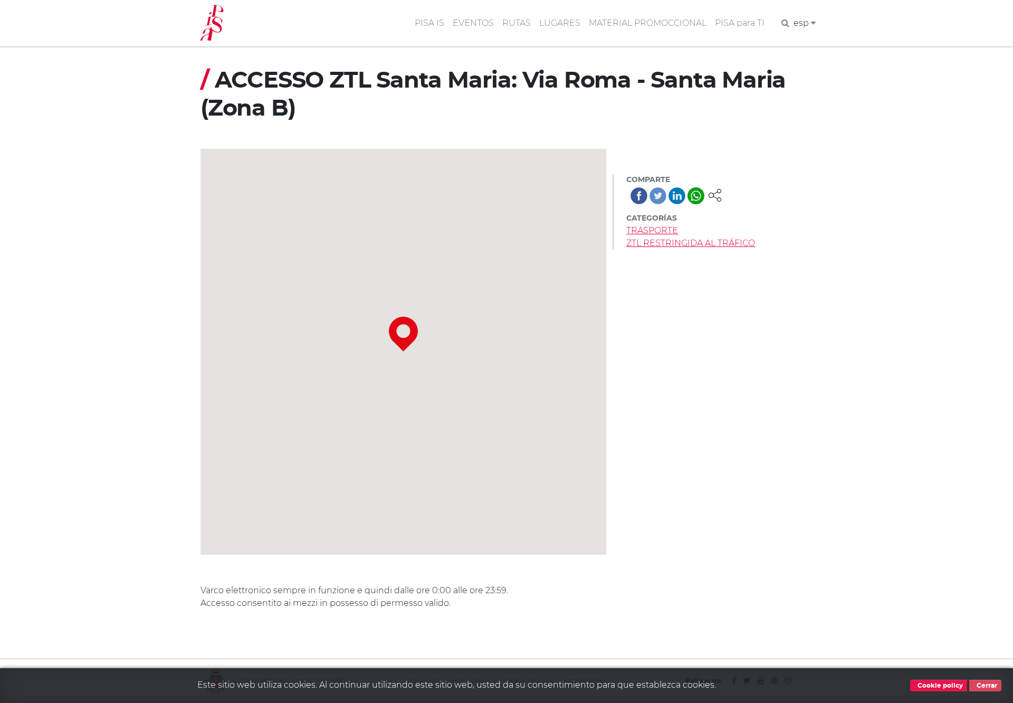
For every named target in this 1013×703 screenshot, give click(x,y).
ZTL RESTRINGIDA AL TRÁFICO (690, 243)
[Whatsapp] (695, 195)
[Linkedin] (676, 195)
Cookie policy (939, 685)
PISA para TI (739, 23)
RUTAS (516, 23)
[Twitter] (657, 195)
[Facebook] (638, 195)
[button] (715, 194)
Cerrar (986, 685)
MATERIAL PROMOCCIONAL (647, 23)
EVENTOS (473, 23)
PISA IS (429, 23)
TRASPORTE (652, 230)
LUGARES (559, 23)
